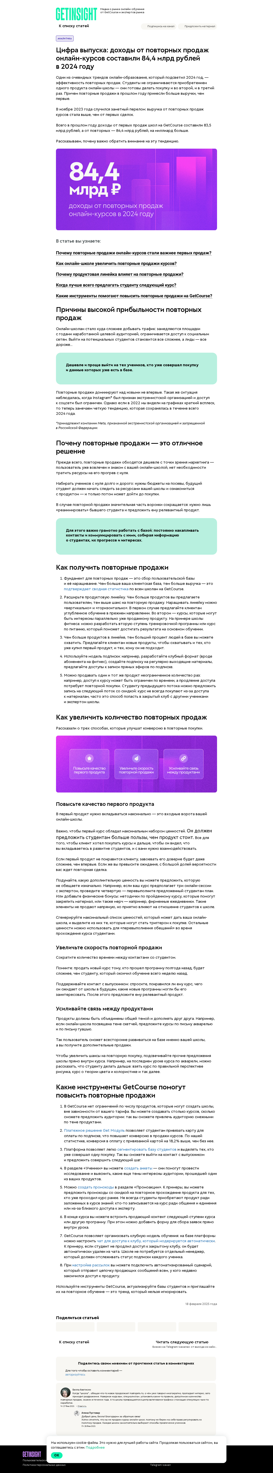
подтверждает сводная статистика (96, 588)
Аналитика (65, 38)
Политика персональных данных (44, 1465)
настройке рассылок (91, 1265)
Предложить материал (200, 26)
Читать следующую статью (182, 1342)
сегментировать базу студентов (146, 1149)
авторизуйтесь (75, 1374)
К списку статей (74, 25)
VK (75, 1327)
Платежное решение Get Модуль (94, 1130)
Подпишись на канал (160, 26)
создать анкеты (138, 1168)
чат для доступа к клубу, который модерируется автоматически (156, 1240)
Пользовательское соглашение (43, 1460)
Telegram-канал (160, 1465)
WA (157, 1327)
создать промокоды (96, 1187)
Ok (56, 1455)
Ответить (82, 1406)
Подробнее (95, 1447)
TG (116, 1327)
